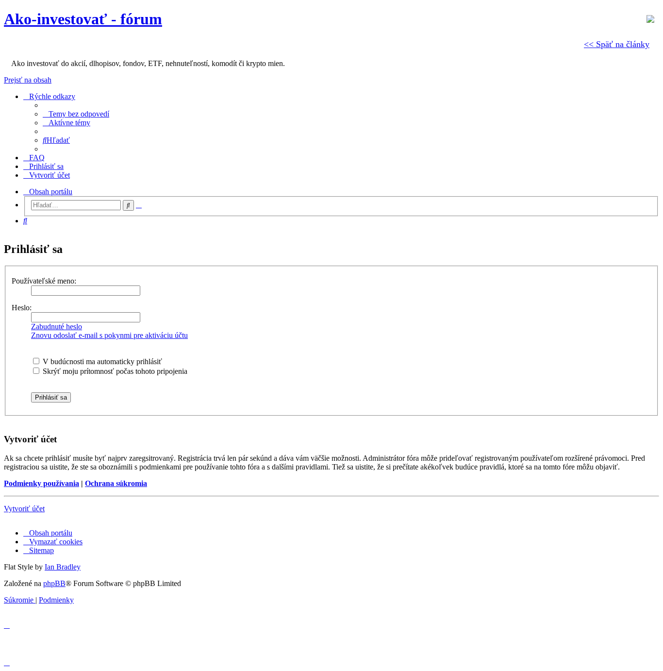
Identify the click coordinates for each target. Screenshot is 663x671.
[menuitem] (76, 114)
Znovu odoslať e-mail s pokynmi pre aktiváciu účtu (109, 335)
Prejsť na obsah (27, 80)
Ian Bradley (63, 567)
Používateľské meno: (44, 281)
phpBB (54, 583)
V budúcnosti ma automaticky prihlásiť (101, 361)
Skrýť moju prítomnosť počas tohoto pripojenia (114, 371)
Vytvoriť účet (24, 508)
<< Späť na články (616, 44)
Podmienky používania (41, 483)
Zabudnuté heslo (56, 326)
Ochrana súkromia (116, 483)
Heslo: (22, 307)
